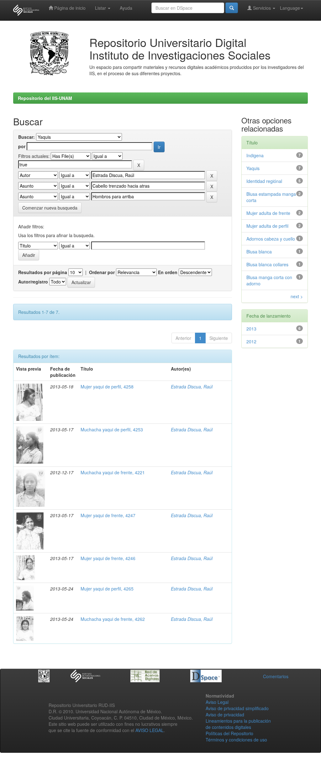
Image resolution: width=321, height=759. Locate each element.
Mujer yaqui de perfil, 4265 (107, 588)
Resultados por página (42, 272)
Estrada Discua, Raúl (192, 386)
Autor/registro (33, 281)
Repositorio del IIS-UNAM (45, 98)
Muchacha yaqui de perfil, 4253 (112, 429)
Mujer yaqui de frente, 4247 (108, 515)
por (21, 146)
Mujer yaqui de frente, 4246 (108, 558)
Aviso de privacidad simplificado (237, 708)
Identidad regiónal (264, 181)
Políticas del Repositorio (229, 733)
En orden (167, 272)
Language (290, 8)
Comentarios (275, 676)
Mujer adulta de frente (268, 213)
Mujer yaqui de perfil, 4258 (107, 386)
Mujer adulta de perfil (267, 226)
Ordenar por (102, 272)
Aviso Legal (217, 702)
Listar (101, 8)
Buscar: (26, 137)
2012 (251, 341)
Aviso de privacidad (225, 714)
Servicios (262, 8)
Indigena (255, 155)
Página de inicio (69, 8)
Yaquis (253, 168)
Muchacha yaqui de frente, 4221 (113, 472)
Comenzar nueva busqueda (49, 208)
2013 (251, 328)
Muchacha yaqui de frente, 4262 (113, 619)
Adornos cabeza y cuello (270, 239)
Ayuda (126, 8)
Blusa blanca (259, 251)
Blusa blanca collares (267, 264)
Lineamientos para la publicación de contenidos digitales (238, 724)
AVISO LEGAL (149, 730)
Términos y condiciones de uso (236, 739)
